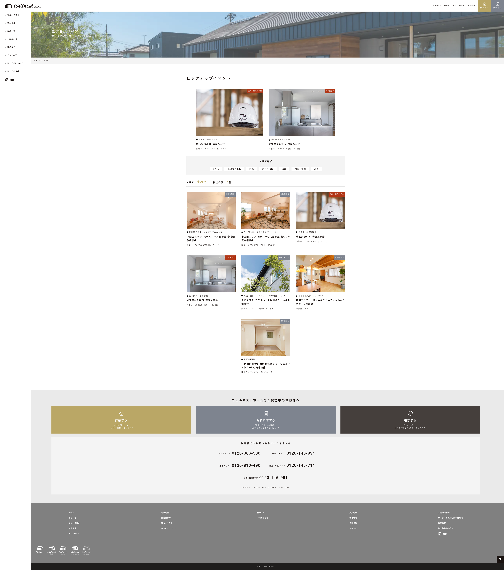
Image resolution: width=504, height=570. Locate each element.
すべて (216, 169)
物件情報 (353, 518)
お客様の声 (166, 518)
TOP (35, 60)
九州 (316, 169)
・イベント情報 (457, 6)
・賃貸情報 (470, 6)
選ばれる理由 (74, 523)
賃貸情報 (353, 513)
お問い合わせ (444, 513)
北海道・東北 (234, 169)
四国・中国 (300, 169)
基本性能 (72, 529)
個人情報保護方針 (446, 529)
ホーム (71, 513)
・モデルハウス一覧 (441, 6)
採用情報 (442, 523)
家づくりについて (168, 529)
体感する (484, 8)
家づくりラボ (166, 523)
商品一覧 (72, 518)
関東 (251, 169)
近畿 (284, 169)
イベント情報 (44, 60)
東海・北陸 (267, 169)
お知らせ (353, 529)
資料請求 (497, 8)
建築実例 (165, 513)
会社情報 (353, 523)
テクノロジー (74, 534)
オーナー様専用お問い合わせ (450, 518)
